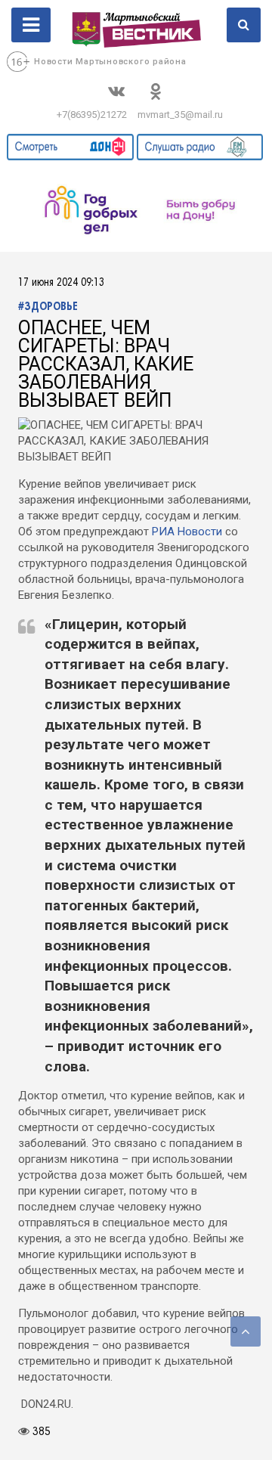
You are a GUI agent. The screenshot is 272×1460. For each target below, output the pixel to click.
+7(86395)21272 (92, 114)
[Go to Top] (245, 1331)
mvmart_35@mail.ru (180, 114)
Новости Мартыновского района (110, 62)
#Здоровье (48, 307)
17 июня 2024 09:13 (61, 283)
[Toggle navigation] (31, 25)
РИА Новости (187, 531)
